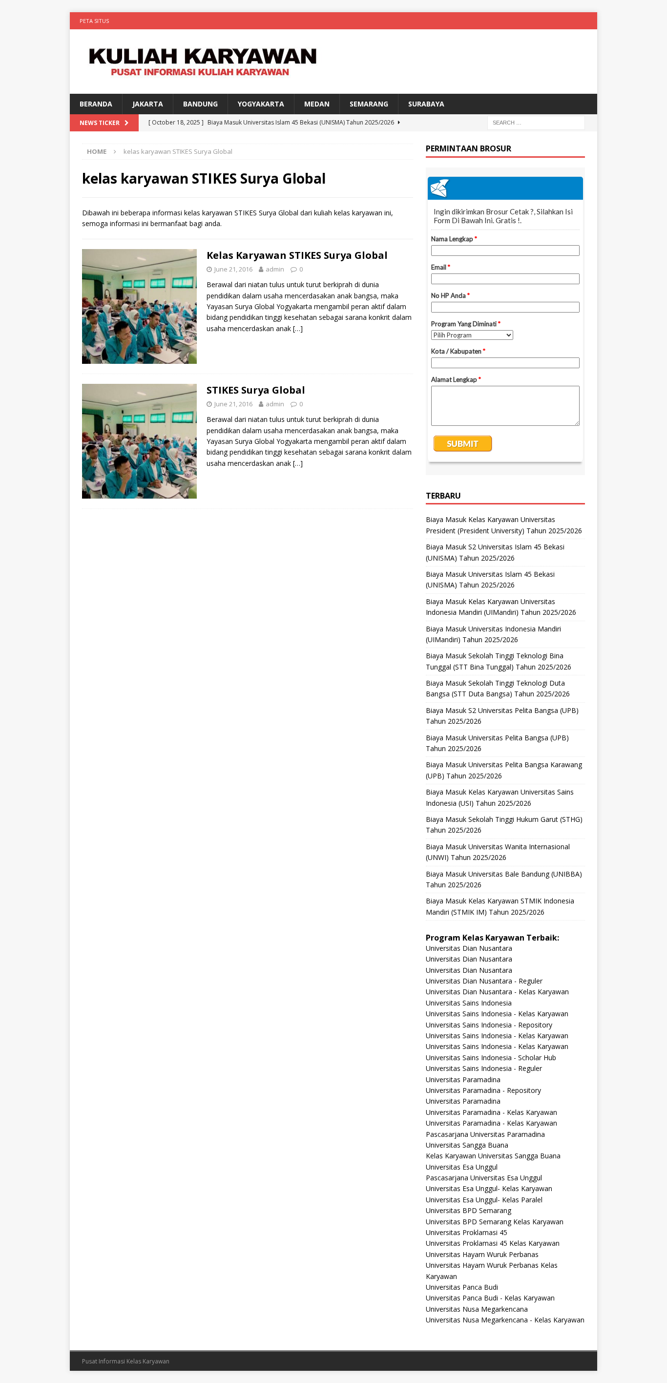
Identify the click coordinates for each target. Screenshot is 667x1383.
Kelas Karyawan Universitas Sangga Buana (493, 1155)
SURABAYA (426, 103)
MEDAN (317, 103)
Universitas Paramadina (463, 1079)
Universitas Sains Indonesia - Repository (489, 1024)
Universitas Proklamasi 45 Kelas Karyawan (493, 1243)
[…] (298, 328)
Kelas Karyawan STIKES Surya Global (297, 255)
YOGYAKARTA (261, 103)
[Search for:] (536, 122)
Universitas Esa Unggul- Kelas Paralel (484, 1199)
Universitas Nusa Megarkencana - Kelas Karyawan (505, 1319)
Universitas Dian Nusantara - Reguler (484, 980)
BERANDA (96, 103)
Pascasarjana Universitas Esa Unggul (484, 1177)
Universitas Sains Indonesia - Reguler (484, 1068)
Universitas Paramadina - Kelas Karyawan (491, 1112)
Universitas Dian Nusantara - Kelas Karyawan (497, 991)
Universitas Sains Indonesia (469, 1002)
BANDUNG (200, 103)
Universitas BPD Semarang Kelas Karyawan (494, 1221)
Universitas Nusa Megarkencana (477, 1309)
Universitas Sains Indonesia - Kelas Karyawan (497, 1013)
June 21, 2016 (233, 269)
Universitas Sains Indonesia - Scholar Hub (491, 1057)
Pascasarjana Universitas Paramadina (485, 1134)
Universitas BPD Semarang (468, 1210)
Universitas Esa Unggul (462, 1167)
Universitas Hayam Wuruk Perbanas (482, 1254)
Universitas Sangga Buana (467, 1145)
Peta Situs (94, 20)
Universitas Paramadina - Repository (483, 1090)
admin (275, 269)
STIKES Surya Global (256, 390)
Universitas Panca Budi (462, 1287)
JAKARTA (147, 103)
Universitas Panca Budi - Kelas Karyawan (490, 1297)
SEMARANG (369, 103)
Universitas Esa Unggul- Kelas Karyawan (489, 1188)
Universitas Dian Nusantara (469, 948)
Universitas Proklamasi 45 (466, 1232)
